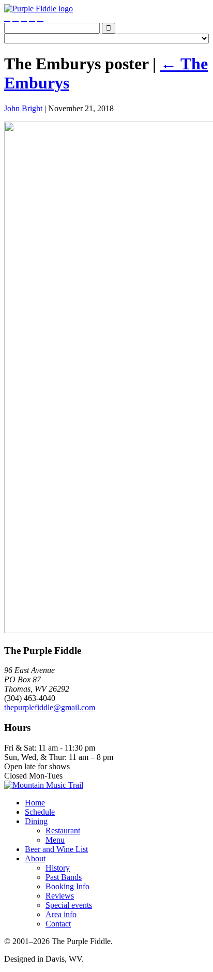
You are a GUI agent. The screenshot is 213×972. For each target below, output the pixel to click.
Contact (58, 923)
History (57, 867)
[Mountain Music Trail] (43, 785)
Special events (68, 905)
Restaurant (62, 830)
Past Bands (63, 877)
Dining (36, 821)
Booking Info (67, 886)
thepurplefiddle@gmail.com (49, 707)
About (35, 858)
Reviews (59, 895)
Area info (61, 914)
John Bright (23, 108)
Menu (55, 839)
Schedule (40, 811)
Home (35, 802)
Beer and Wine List (56, 849)
